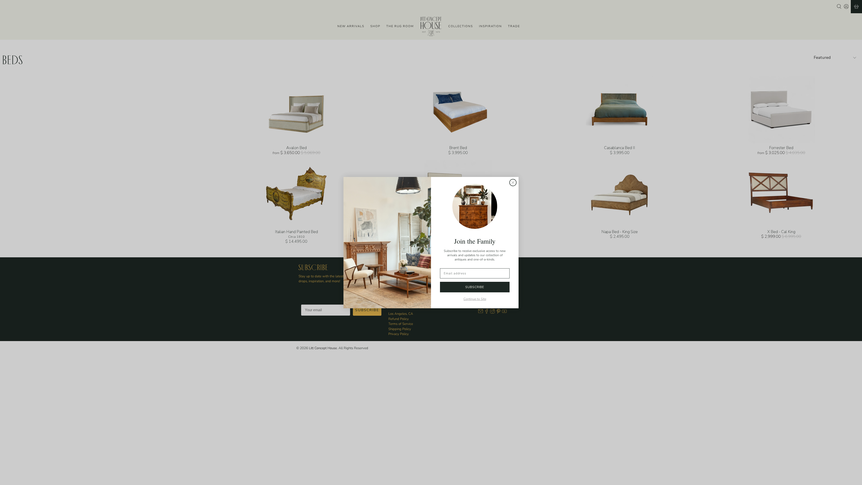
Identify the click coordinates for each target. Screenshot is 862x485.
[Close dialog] (513, 182)
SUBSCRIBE (474, 287)
